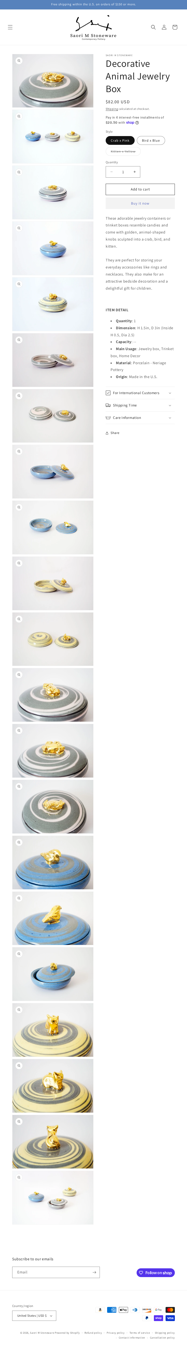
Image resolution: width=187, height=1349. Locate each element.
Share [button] (115, 433)
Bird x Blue (151, 140)
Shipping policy (165, 1332)
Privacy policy (116, 1332)
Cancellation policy (162, 1337)
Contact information (132, 1337)
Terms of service (140, 1332)
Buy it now (140, 203)
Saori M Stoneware (42, 1332)
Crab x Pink (120, 140)
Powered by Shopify (67, 1332)
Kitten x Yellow (126, 152)
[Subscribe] (94, 1272)
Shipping (112, 109)
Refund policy (93, 1332)
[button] (10, 27)
